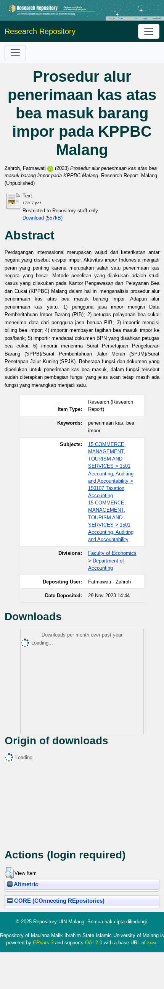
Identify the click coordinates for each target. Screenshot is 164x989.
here (151, 943)
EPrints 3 (43, 942)
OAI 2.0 (93, 942)
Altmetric (25, 884)
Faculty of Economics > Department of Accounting (112, 560)
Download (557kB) (43, 218)
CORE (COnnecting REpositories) (59, 901)
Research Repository (40, 31)
